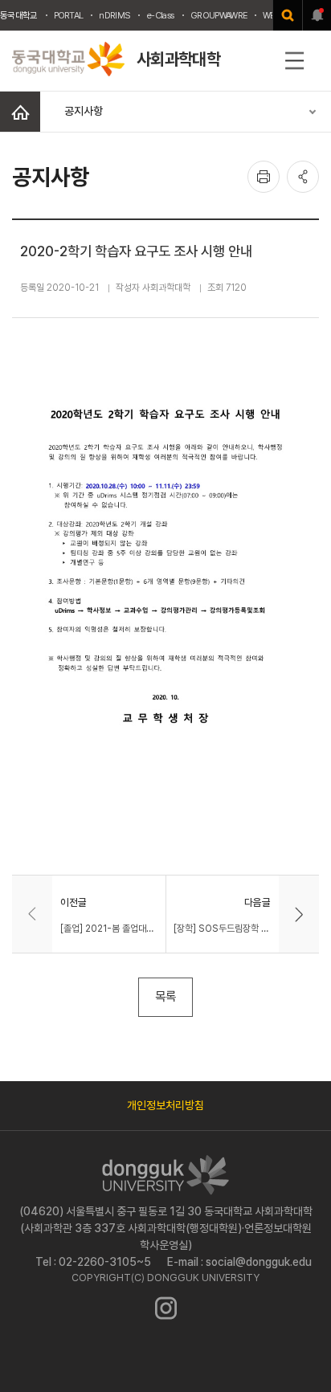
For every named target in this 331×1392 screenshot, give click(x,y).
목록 (165, 996)
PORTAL (69, 15)
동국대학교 (19, 15)
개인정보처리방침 (165, 1105)
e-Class (160, 15)
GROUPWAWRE (218, 15)
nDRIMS (114, 15)
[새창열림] (287, 15)
